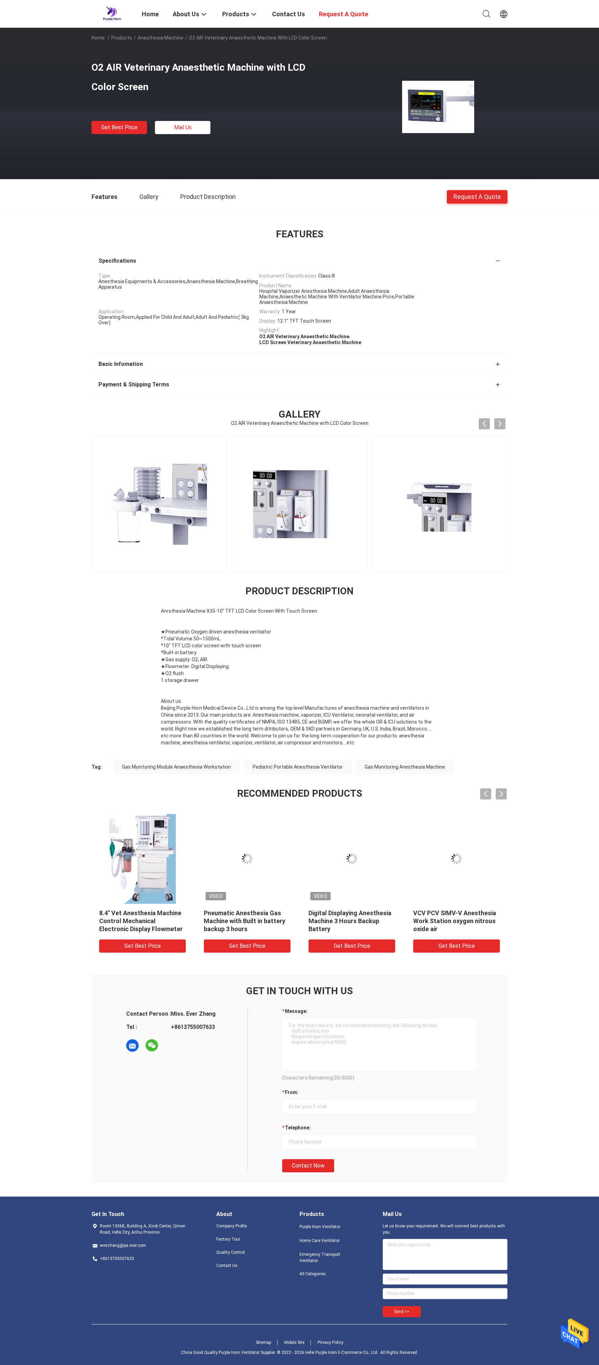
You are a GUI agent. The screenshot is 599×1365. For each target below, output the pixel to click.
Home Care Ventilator (320, 1240)
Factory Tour (228, 1239)
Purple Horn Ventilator (320, 1226)
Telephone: (298, 1127)
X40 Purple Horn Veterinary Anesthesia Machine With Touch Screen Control (347, 921)
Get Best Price (119, 127)
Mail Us (183, 127)
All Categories (313, 1273)
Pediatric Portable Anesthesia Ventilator (298, 767)
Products (121, 38)
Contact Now (308, 1165)
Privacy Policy (330, 1342)
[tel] (171, 1045)
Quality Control (230, 1252)
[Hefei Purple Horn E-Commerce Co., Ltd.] (112, 13)
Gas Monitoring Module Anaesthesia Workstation (176, 767)
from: (291, 1092)
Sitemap (263, 1342)
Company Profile (231, 1226)
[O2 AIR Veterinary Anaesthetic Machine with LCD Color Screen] (438, 106)
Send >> (401, 1311)
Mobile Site (294, 1342)
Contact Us (226, 1265)
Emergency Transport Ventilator (320, 1257)
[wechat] (152, 1045)
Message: (296, 1011)
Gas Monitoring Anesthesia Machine (405, 767)
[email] (132, 1045)
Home (98, 38)
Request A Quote (477, 196)
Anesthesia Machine (160, 38)
